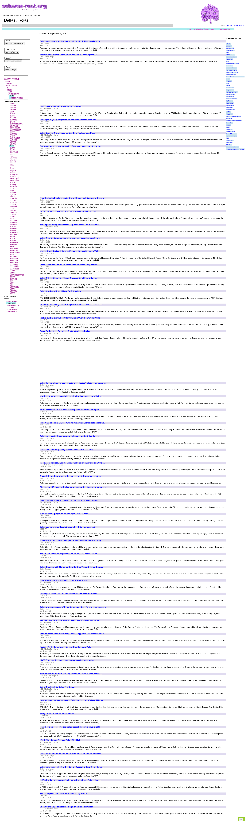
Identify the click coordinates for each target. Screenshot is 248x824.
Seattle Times (230, 131)
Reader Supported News (234, 120)
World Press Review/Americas (235, 149)
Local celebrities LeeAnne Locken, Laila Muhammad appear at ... (69, 265)
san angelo (14, 265)
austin (12, 111)
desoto (12, 150)
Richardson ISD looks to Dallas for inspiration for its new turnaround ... (73, 487)
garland (12, 172)
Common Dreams (231, 68)
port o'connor (15, 252)
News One (229, 107)
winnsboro (13, 291)
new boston (14, 232)
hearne (12, 182)
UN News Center (231, 136)
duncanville (14, 152)
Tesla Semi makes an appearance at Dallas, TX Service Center (68, 554)
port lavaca (14, 250)
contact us (225, 29)
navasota (13, 226)
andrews (13, 107)
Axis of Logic (230, 50)
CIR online (229, 59)
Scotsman (229, 129)
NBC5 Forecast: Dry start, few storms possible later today (67, 660)
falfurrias (13, 160)
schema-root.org (11, 78)
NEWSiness (229, 103)
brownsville (14, 126)
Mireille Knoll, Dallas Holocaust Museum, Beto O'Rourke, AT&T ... (70, 251)
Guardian (229, 81)
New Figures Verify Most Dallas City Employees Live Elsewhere (69, 225)
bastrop (12, 116)
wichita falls (14, 287)
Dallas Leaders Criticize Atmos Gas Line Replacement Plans (67, 133)
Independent (230, 87)
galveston (13, 170)
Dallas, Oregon (11, 301)
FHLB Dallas (10, 307)
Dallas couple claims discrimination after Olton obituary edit (67, 527)
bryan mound (15, 128)
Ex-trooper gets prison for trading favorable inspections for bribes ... (71, 146)
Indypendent (230, 90)
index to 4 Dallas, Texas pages (201, 29)
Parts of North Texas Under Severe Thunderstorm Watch (66, 647)
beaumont (13, 120)
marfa (12, 218)
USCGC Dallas (11, 311)
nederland (13, 228)
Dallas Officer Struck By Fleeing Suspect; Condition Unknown (68, 278)
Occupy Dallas (11, 309)
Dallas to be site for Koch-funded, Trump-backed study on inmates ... (72, 754)
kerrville (13, 194)
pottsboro (13, 256)
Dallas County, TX (12, 305)
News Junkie (230, 105)
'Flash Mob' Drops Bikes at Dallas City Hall (60, 740)
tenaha (12, 277)
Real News (229, 123)
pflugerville (14, 242)
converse (13, 134)
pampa (12, 238)
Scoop (228, 127)
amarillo (13, 106)
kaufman (13, 192)
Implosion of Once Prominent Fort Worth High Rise (63, 580)
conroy (12, 132)
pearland (13, 240)
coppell (12, 136)
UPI (227, 138)
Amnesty (229, 46)
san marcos (14, 269)
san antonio (14, 267)
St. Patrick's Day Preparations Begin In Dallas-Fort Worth (66, 807)
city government (17, 98)
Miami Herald (230, 96)
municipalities (14, 94)
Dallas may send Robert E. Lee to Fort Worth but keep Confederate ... (72, 767)
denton (12, 148)
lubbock (13, 216)
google (229, 26)
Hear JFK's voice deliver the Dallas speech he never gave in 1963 (70, 727)
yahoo (236, 26)
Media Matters (230, 94)
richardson (14, 259)
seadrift (12, 271)
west (11, 285)
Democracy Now (231, 74)
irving (12, 188)
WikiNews (229, 145)
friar (11, 164)
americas (9, 84)
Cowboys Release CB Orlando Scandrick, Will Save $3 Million (68, 594)
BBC (227, 52)
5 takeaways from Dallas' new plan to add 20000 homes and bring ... (71, 540)
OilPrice (228, 112)
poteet (12, 255)
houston (13, 184)
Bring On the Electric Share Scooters (57, 714)
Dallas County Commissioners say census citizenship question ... (70, 238)
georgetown (14, 174)
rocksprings (14, 260)
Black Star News (231, 57)
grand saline (14, 180)
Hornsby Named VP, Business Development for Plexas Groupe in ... (71, 410)
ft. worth (13, 168)
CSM (227, 61)
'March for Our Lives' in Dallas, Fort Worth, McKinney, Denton (69, 500)
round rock (14, 263)
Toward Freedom (231, 134)
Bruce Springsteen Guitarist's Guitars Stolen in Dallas (65, 331)
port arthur (14, 248)
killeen (12, 196)
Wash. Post (230, 140)
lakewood (13, 206)
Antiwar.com (230, 48)
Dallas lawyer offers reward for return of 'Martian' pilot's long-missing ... (73, 383)
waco (12, 283)
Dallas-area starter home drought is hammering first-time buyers (69, 436)
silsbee (12, 273)
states (9, 90)
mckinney (13, 222)
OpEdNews (229, 114)
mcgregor (13, 220)
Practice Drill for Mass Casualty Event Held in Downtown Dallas (69, 620)
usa (8, 88)
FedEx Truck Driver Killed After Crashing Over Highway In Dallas (70, 318)
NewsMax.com (230, 109)
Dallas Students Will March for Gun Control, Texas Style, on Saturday (72, 567)
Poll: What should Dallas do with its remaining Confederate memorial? (72, 423)
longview (13, 214)
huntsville (13, 186)
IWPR (228, 85)
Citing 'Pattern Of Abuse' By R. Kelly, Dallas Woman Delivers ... (69, 211)
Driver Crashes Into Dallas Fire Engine (57, 687)
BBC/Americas (230, 55)
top (241, 819)
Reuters (228, 125)
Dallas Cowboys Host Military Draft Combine (60, 291)
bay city (13, 118)
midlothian (13, 224)
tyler (11, 281)
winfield (12, 289)
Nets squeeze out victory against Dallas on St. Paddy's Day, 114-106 (71, 700)
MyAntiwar (229, 101)
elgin (11, 156)
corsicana (13, 140)
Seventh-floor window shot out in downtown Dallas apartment (68, 55)
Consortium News (231, 70)
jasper (12, 190)
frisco (12, 166)
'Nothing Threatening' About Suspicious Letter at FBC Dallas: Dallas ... (72, 305)
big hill (12, 122)
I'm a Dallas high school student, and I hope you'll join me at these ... (72, 198)
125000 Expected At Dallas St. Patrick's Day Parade (63, 793)
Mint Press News (231, 98)
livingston (13, 212)
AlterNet (228, 44)
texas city (13, 279)
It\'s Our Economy (231, 92)
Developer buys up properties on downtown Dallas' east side (68, 120)
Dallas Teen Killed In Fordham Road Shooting (61, 106)
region (7, 82)
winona (12, 293)
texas (10, 92)
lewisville (13, 210)
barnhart (13, 114)
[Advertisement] (61, 84)
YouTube (242, 26)
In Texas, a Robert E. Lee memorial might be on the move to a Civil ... (72, 463)
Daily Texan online (232, 72)
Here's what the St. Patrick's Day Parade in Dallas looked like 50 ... (71, 674)
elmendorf (13, 158)
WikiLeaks (229, 142)
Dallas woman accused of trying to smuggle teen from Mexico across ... (73, 607)
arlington (13, 110)
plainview (13, 244)
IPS (227, 83)
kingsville (13, 198)
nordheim (13, 234)
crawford (13, 144)
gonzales (13, 176)
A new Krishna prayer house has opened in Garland (64, 514)
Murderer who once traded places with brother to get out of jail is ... (71, 396)
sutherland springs (17, 275)
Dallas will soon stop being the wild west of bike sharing (66, 450)
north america (11, 86)
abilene (12, 103)
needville (13, 230)
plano (12, 246)
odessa (12, 236)
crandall (13, 142)
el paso (12, 154)
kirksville (13, 200)
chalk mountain (15, 130)
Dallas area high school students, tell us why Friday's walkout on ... (71, 41)
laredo (12, 208)
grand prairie (14, 178)
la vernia (13, 204)
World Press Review (232, 147)
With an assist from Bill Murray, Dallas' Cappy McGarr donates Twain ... (73, 634)
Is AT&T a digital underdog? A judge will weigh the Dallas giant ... (70, 780)
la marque (13, 202)
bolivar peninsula (16, 124)
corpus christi (15, 138)
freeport (13, 162)
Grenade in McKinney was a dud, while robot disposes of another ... (71, 476)
